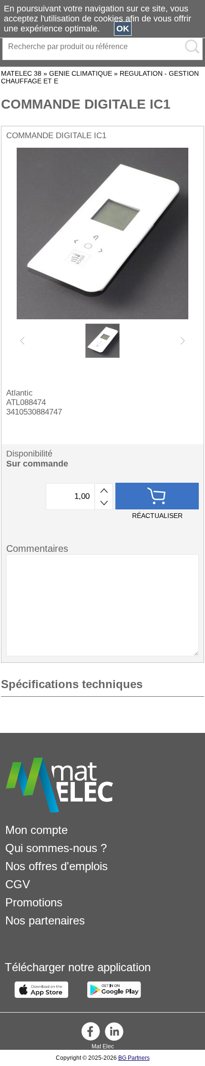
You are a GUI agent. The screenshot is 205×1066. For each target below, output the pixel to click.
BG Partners (134, 1058)
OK (122, 28)
